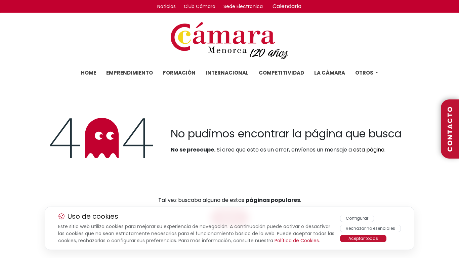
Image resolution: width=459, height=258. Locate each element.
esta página (368, 150)
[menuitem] (88, 73)
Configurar (357, 218)
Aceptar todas (363, 238)
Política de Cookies (297, 240)
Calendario (287, 6)
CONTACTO (450, 129)
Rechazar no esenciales (370, 228)
